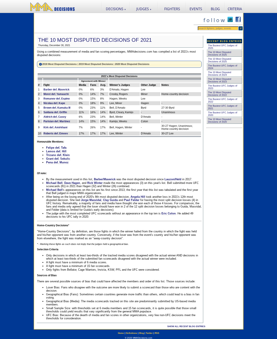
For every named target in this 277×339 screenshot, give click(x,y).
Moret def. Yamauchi (56, 94)
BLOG (215, 8)
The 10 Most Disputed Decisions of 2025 (219, 53)
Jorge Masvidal (91, 200)
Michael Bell (54, 183)
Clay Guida (110, 200)
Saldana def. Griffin (55, 112)
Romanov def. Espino (56, 98)
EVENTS (196, 8)
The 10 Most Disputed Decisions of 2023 (219, 80)
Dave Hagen (72, 183)
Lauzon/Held (172, 179)
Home (121, 333)
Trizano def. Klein (58, 155)
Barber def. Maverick (56, 89)
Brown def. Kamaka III (56, 107)
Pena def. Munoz (57, 162)
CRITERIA (235, 8)
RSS (157, 333)
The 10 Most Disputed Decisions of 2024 (219, 73)
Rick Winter (95, 183)
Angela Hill (137, 196)
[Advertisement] (114, 23)
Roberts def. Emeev (55, 133)
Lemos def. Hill (56, 151)
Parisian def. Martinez (56, 121)
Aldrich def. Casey (54, 116)
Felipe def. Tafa (56, 147)
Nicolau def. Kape (54, 103)
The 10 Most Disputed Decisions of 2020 (219, 120)
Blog (141, 333)
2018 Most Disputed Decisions (59, 64)
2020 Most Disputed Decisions (132, 64)
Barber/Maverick (105, 179)
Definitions (131, 333)
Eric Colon (168, 213)
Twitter (149, 333)
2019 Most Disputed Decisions (96, 64)
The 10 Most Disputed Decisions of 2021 (95, 40)
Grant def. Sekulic (58, 158)
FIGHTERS (172, 8)
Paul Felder (131, 200)
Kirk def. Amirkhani (55, 127)
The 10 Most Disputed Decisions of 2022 (219, 93)
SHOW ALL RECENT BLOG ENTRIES (186, 326)
